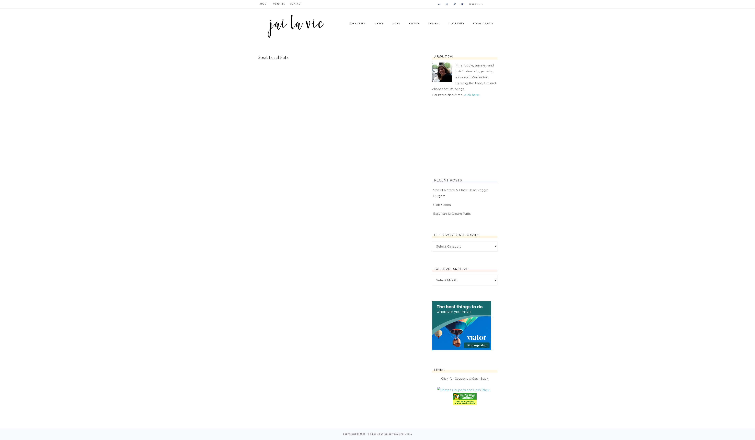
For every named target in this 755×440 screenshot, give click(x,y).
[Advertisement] (464, 138)
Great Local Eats (273, 57)
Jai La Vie (297, 26)
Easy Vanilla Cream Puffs (451, 213)
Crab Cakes (442, 205)
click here (471, 95)
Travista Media (402, 434)
